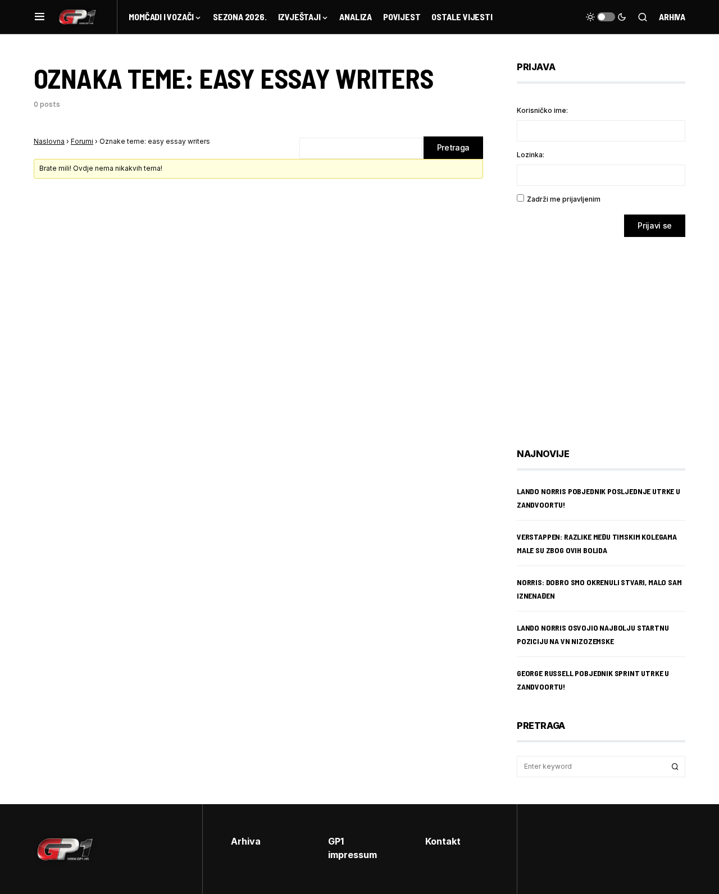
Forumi (82, 141)
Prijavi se (655, 225)
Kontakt (443, 841)
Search (675, 766)
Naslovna (49, 141)
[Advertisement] (607, 334)
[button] (39, 17)
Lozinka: (530, 154)
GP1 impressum (352, 848)
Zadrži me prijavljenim (563, 199)
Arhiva (672, 16)
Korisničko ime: (542, 110)
